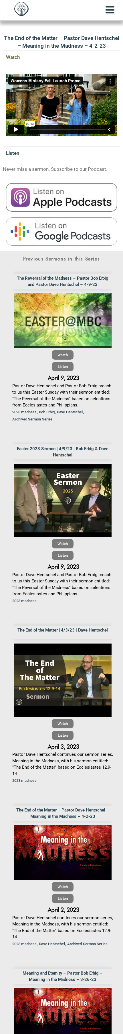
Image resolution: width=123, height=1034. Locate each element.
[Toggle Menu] (110, 9)
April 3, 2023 (63, 747)
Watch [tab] (13, 57)
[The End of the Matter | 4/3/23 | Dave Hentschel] (63, 680)
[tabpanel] (61, 105)
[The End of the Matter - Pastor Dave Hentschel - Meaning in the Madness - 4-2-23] (63, 852)
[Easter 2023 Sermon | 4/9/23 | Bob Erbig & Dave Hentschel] (63, 500)
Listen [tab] (12, 153)
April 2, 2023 (63, 910)
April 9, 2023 (63, 378)
